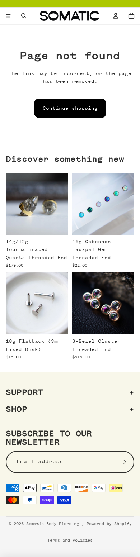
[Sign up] (123, 461)
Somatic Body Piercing (53, 524)
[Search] (24, 16)
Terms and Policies (70, 540)
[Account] (115, 16)
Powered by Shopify (109, 524)
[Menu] (8, 16)
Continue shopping (70, 108)
